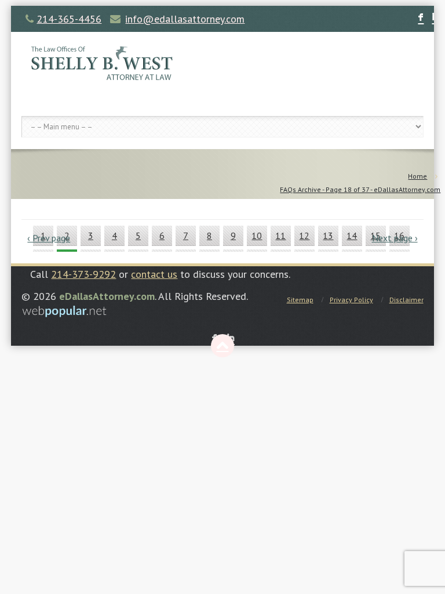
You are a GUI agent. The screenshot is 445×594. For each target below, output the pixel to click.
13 (328, 235)
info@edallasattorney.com (185, 19)
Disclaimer (406, 299)
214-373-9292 (83, 274)
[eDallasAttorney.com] (222, 62)
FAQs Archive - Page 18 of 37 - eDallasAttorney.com (360, 189)
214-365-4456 (69, 19)
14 (351, 235)
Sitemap (300, 299)
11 (280, 235)
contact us (154, 274)
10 (256, 235)
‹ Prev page (48, 238)
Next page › (395, 238)
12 (304, 235)
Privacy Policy (351, 299)
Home (417, 176)
